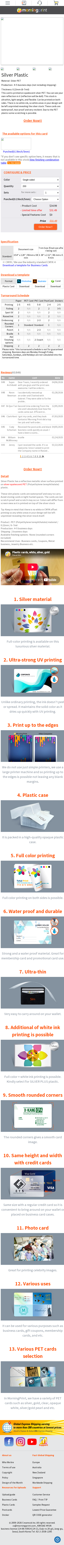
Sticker (5, 1515)
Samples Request (41, 1504)
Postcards (7, 1510)
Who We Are (8, 1462)
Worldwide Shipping (42, 1482)
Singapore (37, 1477)
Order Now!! (33, 121)
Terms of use (8, 1467)
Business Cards (9, 1499)
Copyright (7, 1472)
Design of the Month (12, 1482)
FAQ (34, 1499)
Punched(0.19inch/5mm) (16, 151)
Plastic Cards (8, 1504)
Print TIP (43, 1499)
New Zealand (38, 1472)
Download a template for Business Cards (25, 265)
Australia (36, 1467)
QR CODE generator (42, 1515)
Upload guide (8, 1494)
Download (24, 286)
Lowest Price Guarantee (44, 1510)
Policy (5, 1477)
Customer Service (41, 1494)
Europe (36, 1462)
